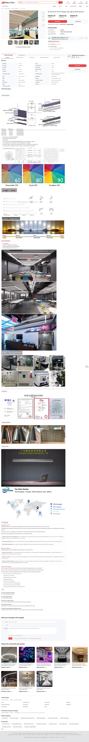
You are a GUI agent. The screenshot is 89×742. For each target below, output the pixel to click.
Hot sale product (26, 702)
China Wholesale (39, 733)
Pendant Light (5, 718)
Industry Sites (52, 733)
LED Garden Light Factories (41, 723)
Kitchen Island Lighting (64, 718)
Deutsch (42, 734)
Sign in (86, 3)
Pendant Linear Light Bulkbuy (30, 726)
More (2, 729)
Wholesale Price (46, 733)
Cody (2, 702)
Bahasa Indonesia (78, 734)
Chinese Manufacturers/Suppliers (30, 733)
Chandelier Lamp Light (6, 726)
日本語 (58, 734)
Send (10, 638)
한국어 (54, 734)
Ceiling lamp (68, 704)
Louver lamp (46, 702)
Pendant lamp (25, 706)
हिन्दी (60, 734)
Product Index (65, 733)
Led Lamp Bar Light (63, 723)
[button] (62, 57)
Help (66, 6)
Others (45, 706)
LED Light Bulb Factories (16, 723)
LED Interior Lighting (14, 8)
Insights (75, 733)
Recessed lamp (4, 706)
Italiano (38, 734)
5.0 (73, 57)
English (16, 734)
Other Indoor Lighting (14, 718)
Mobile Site (71, 733)
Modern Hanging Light (41, 718)
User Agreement (51, 737)
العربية (51, 734)
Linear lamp (46, 704)
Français (28, 734)
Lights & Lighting (7, 8)
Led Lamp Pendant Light (73, 723)
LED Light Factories (6, 723)
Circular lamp (25, 704)
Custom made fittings (5, 704)
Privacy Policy (62, 737)
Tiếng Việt (72, 734)
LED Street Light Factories (29, 723)
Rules (87, 6)
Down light (68, 702)
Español (20, 734)
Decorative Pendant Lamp (53, 718)
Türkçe (68, 734)
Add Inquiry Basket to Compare (23, 47)
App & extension (73, 6)
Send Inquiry (57, 21)
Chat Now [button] (79, 21)
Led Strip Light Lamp (53, 723)
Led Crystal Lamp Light (17, 726)
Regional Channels (59, 733)
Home (2, 8)
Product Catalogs (18, 699)
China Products (20, 733)
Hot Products (15, 733)
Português (24, 734)
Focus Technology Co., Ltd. (36, 737)
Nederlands (47, 734)
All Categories (5, 6)
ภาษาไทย (64, 734)
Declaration (57, 737)
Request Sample (70, 24)
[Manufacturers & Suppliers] (7, 2)
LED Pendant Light (22, 8)
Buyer (60, 6)
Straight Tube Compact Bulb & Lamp (27, 718)
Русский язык (33, 734)
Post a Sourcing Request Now (35, 638)
